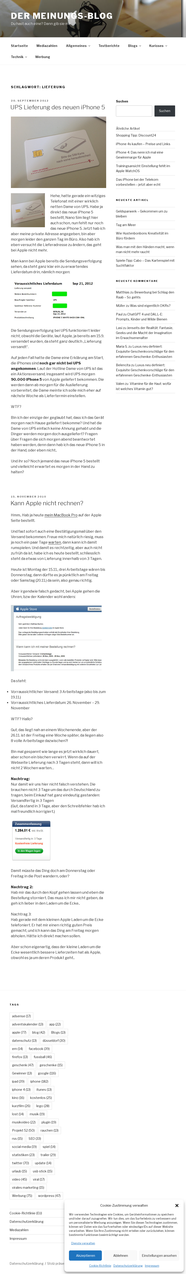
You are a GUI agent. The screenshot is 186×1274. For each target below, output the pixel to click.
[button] (177, 1205)
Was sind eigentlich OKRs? (150, 306)
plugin (49, 1122)
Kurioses (156, 46)
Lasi (119, 328)
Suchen (122, 101)
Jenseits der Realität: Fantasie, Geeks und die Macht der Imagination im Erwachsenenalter (144, 333)
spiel (49, 1147)
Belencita (123, 365)
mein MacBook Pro (61, 515)
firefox (20, 1057)
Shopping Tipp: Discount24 (136, 135)
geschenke (51, 1065)
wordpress (49, 1196)
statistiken (23, 1155)
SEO (35, 1138)
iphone (39, 1081)
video (19, 1179)
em (17, 1049)
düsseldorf (54, 1040)
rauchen (50, 1130)
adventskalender (27, 1024)
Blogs (132, 46)
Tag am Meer (126, 225)
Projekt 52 (23, 1130)
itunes (44, 1089)
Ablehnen (120, 1256)
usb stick (42, 1171)
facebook (39, 1049)
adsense (21, 1016)
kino (18, 1098)
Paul (119, 314)
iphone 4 (21, 1089)
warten (54, 542)
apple (19, 1032)
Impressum (152, 1265)
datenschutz (24, 1040)
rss (17, 1138)
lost (18, 1114)
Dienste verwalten (83, 1243)
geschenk (23, 1065)
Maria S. (122, 346)
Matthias (123, 292)
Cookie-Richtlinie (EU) (26, 1213)
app (55, 1024)
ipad (18, 1081)
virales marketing (28, 1187)
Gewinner (22, 1073)
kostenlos (41, 1098)
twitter (20, 1163)
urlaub (19, 1171)
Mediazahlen (47, 46)
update (43, 1163)
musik (37, 1114)
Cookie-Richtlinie (100, 1265)
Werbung (42, 57)
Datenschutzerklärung (128, 1265)
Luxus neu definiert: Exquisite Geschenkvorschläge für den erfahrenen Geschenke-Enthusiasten (145, 351)
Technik (17, 57)
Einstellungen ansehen (159, 1256)
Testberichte (109, 46)
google (47, 1073)
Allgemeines (76, 46)
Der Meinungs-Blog (62, 16)
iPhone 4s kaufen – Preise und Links (143, 144)
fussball (43, 1057)
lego (42, 1106)
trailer (48, 1155)
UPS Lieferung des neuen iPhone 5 (57, 107)
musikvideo (24, 1122)
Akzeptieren (85, 1256)
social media (24, 1147)
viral (39, 1179)
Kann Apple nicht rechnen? (46, 503)
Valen (120, 384)
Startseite (19, 46)
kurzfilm (21, 1106)
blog (38, 1032)
